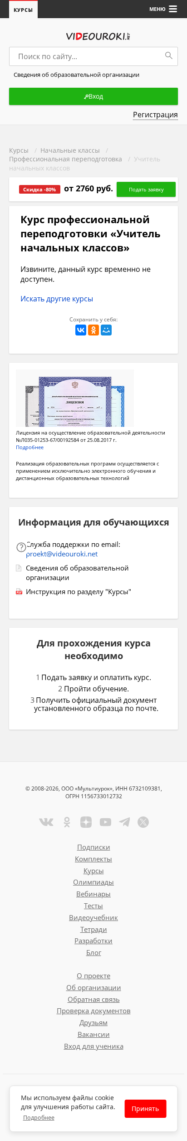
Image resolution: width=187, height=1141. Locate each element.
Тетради (93, 929)
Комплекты (93, 858)
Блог (93, 952)
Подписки (93, 846)
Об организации (93, 987)
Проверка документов (94, 1010)
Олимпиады (93, 881)
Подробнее (38, 1117)
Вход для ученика (93, 1046)
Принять (145, 1108)
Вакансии (94, 1034)
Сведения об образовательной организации (77, 572)
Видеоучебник (93, 917)
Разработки (93, 940)
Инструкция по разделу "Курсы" (78, 591)
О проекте (93, 975)
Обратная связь (94, 999)
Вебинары (93, 893)
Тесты (93, 905)
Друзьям (93, 1022)
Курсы (23, 9)
